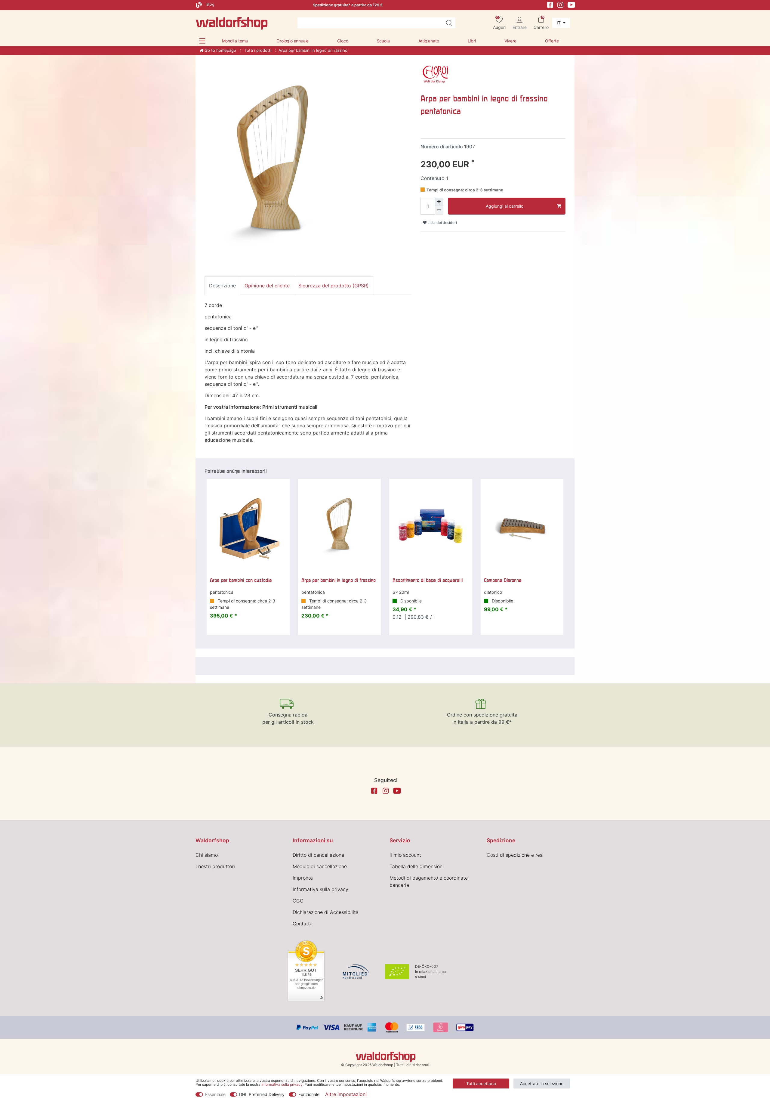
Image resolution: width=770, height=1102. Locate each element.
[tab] (222, 285)
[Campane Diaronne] (522, 526)
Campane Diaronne (503, 580)
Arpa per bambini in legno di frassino (338, 580)
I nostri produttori (215, 866)
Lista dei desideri (442, 222)
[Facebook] (550, 4)
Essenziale (215, 1094)
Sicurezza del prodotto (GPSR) (333, 286)
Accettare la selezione (541, 1083)
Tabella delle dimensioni (417, 866)
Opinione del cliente (267, 286)
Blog (209, 4)
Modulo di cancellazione (320, 866)
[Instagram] (560, 4)
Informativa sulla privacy (320, 889)
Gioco (342, 40)
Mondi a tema (235, 40)
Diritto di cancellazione (318, 855)
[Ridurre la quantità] (439, 210)
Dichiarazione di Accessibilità (326, 912)
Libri (472, 40)
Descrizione (222, 286)
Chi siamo (207, 855)
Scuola (383, 40)
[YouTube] (571, 4)
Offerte (552, 40)
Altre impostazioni (346, 1094)
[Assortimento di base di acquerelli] (431, 526)
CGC (298, 901)
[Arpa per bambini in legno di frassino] (340, 526)
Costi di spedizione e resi (515, 855)
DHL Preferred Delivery (262, 1094)
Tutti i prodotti (257, 50)
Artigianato (428, 40)
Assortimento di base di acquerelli (428, 580)
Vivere (510, 40)
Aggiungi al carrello (504, 206)
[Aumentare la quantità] (439, 202)
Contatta (303, 924)
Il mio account (405, 855)
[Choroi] (435, 76)
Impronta (303, 878)
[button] (202, 41)
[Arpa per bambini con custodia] (248, 526)
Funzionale (308, 1094)
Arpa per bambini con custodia (241, 580)
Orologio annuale (292, 40)
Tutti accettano (481, 1083)
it (559, 22)
